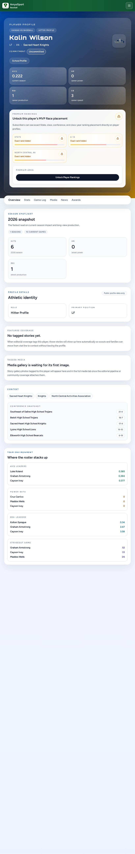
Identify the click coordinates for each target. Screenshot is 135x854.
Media (53, 199)
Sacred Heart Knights (36, 44)
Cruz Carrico (16, 496)
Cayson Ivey (16, 480)
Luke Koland (16, 471)
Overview (14, 199)
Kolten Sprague (18, 522)
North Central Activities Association (71, 396)
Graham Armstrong (20, 476)
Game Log (40, 199)
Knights (42, 396)
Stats (27, 199)
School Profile (19, 60)
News (64, 199)
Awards (76, 199)
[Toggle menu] (129, 5)
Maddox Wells (17, 501)
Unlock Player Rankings (67, 177)
